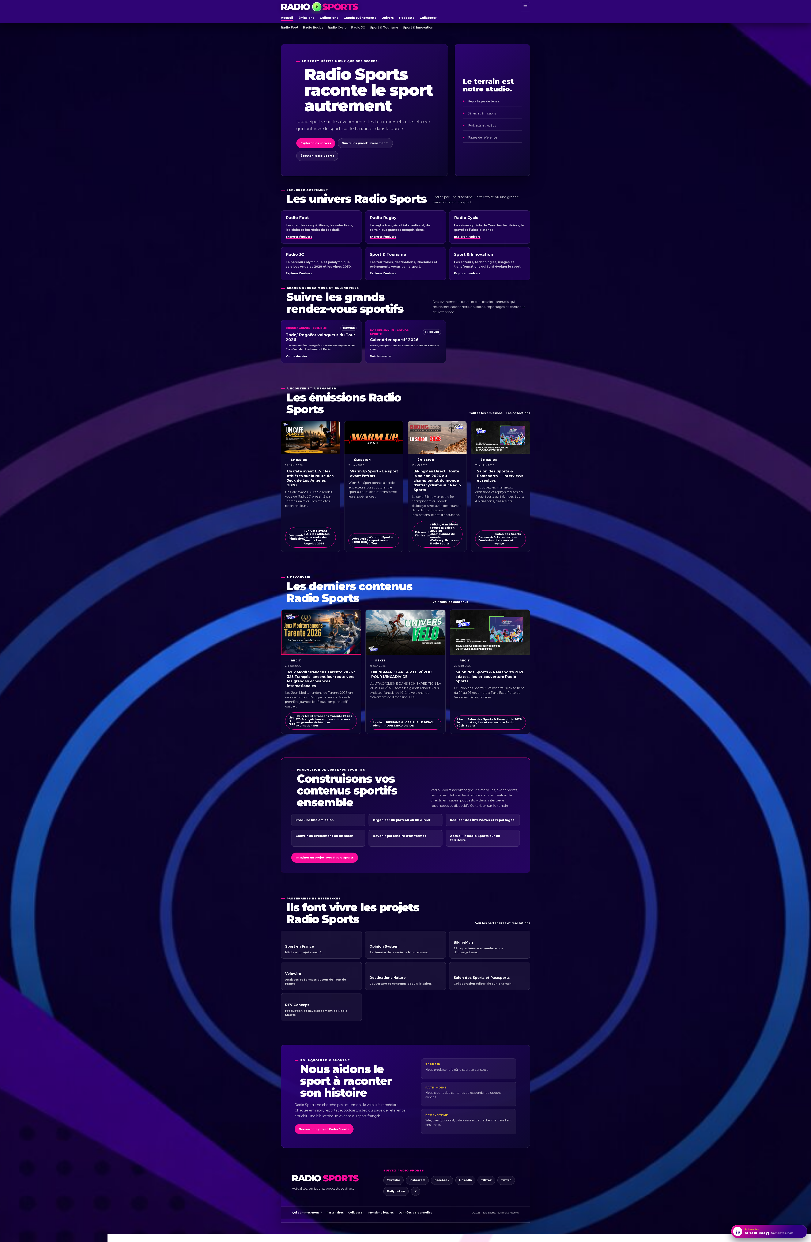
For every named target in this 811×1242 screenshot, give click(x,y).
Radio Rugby (313, 27)
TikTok (486, 1180)
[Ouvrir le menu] (525, 6)
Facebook (441, 1180)
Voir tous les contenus (450, 602)
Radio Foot (289, 27)
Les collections (518, 413)
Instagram (417, 1180)
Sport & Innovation (418, 27)
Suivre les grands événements (365, 143)
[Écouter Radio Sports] (316, 6)
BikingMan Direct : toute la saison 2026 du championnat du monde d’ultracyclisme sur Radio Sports (437, 480)
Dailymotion (396, 1191)
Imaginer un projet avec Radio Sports (324, 857)
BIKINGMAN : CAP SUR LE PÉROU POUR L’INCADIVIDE (401, 674)
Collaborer (428, 18)
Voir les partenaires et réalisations (502, 923)
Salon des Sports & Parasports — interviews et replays (500, 476)
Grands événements (360, 18)
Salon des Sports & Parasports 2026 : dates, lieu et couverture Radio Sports (490, 676)
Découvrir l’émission (309, 537)
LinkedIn (465, 1180)
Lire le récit (320, 720)
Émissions (306, 18)
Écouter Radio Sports (317, 155)
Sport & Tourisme (384, 27)
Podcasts (406, 18)
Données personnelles (415, 1212)
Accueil (287, 18)
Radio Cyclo (337, 27)
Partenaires (335, 1212)
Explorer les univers (316, 143)
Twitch (506, 1180)
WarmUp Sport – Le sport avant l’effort (374, 473)
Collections (329, 18)
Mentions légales (381, 1212)
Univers (388, 18)
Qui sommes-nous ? (307, 1212)
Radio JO (358, 27)
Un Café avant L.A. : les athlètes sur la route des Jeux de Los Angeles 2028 (310, 478)
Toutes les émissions (485, 413)
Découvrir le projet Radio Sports (324, 1129)
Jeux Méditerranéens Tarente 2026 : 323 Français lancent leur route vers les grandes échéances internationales (321, 679)
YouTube (393, 1180)
